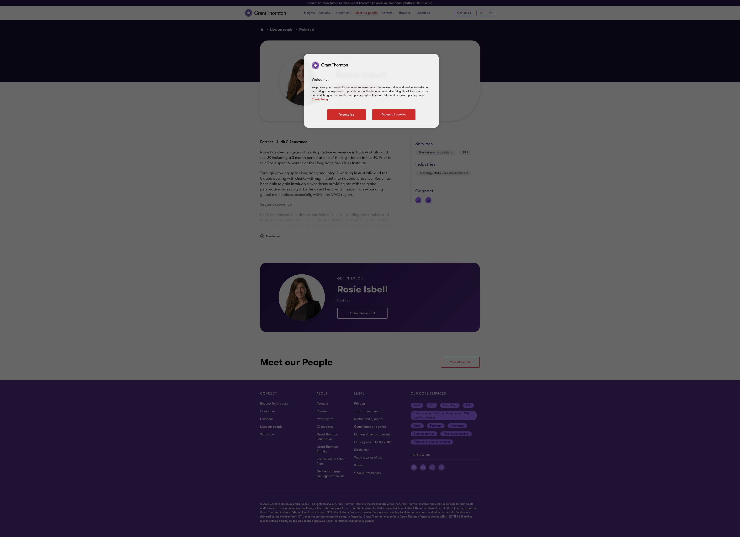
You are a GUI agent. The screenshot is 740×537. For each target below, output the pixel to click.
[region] (371, 91)
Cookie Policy (320, 99)
